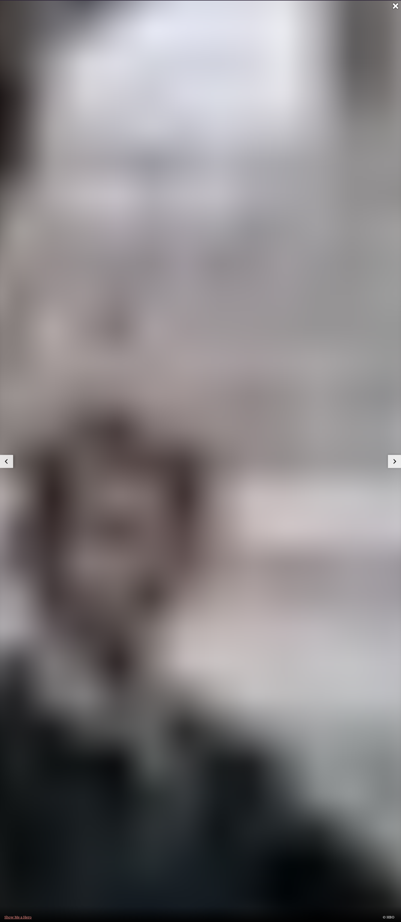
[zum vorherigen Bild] (6, 461)
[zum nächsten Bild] (394, 461)
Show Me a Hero (18, 917)
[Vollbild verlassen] (395, 6)
